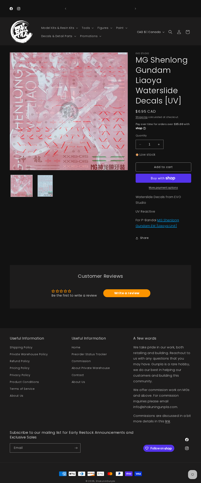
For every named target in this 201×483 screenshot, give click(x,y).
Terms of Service (22, 389)
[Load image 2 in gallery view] (45, 186)
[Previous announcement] (65, 8)
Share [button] (144, 238)
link (167, 421)
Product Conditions (24, 382)
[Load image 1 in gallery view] (21, 186)
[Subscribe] (76, 448)
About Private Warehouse (91, 368)
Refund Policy (20, 361)
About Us (16, 396)
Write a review (127, 293)
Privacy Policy (20, 375)
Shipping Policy (21, 347)
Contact (78, 375)
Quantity (141, 135)
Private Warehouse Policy (29, 354)
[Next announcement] (135, 8)
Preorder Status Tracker (89, 354)
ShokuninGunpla (105, 481)
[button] (59, 28)
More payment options (163, 187)
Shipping (142, 117)
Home (76, 347)
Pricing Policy (19, 368)
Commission (81, 361)
